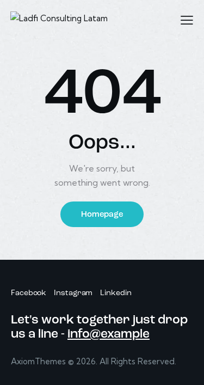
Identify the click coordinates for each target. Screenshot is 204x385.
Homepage (102, 215)
